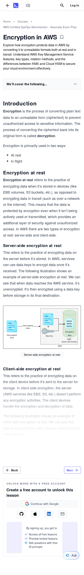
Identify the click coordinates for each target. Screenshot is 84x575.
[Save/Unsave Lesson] (62, 37)
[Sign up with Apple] (35, 513)
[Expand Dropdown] (75, 84)
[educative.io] (15, 5)
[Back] (8, 5)
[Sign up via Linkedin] (48, 513)
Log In (74, 5)
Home (7, 21)
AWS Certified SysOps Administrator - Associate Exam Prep (40, 27)
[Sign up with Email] (62, 513)
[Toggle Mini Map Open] (28, 5)
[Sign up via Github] (21, 513)
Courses (23, 21)
